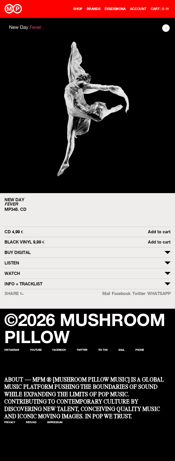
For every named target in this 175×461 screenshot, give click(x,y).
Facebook (121, 293)
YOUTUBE (36, 349)
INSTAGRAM (11, 349)
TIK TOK (103, 349)
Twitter (139, 293)
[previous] (7, 105)
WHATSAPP (159, 293)
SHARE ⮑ (14, 293)
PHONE (139, 349)
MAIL (121, 349)
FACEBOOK (59, 349)
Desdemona (115, 9)
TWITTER (82, 349)
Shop (77, 9)
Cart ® (160, 9)
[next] (168, 105)
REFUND (31, 422)
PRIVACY (9, 422)
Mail (106, 293)
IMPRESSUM (55, 422)
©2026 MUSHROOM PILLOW (84, 328)
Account (138, 9)
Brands (93, 9)
